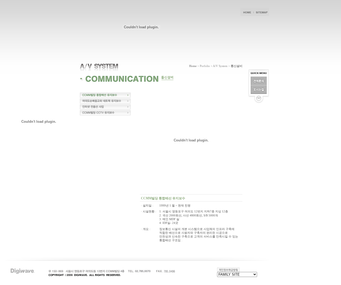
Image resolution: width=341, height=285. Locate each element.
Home (193, 66)
